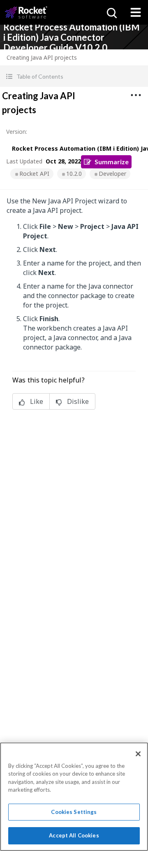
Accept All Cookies (74, 835)
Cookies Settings (74, 812)
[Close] (138, 754)
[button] (74, 76)
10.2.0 (74, 173)
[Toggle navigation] (135, 12)
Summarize (112, 162)
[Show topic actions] (135, 95)
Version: (16, 131)
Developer (112, 173)
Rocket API (34, 173)
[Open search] (111, 12)
